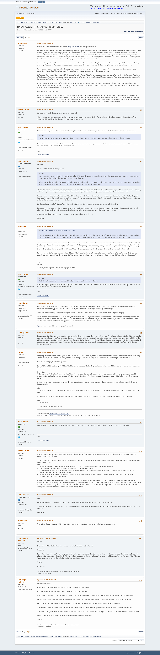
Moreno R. (22, 226)
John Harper (23, 303)
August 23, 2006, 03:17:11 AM (45, 422)
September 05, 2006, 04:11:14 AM (46, 538)
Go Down (20, 37)
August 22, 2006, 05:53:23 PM (45, 332)
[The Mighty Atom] (19, 313)
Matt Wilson (73, 22)
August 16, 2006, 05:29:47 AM (45, 43)
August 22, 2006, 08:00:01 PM (45, 352)
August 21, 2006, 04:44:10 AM (45, 127)
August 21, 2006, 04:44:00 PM (45, 226)
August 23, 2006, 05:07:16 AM (45, 450)
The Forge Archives (27, 7)
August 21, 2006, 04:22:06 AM (45, 109)
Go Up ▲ (142, 653)
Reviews (119, 8)
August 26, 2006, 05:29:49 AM (45, 520)
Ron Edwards (23, 161)
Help (127, 653)
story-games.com (73, 47)
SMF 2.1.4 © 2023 (19, 652)
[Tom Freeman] (19, 340)
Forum (110, 8)
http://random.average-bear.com (59, 413)
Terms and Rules (134, 653)
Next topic (139, 32)
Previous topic (129, 32)
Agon (38, 326)
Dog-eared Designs (43, 155)
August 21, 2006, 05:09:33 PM (45, 274)
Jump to (114, 640)
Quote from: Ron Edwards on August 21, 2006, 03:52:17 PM (57, 230)
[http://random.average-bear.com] (19, 360)
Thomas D (22, 43)
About (93, 8)
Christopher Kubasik (23, 539)
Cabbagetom (23, 332)
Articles (101, 8)
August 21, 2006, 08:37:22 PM (45, 303)
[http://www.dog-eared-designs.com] (19, 145)
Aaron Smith (23, 109)
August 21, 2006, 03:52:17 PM (45, 161)
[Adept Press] (19, 174)
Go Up (19, 632)
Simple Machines (29, 652)
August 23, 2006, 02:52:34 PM (45, 495)
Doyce (20, 352)
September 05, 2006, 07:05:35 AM (46, 580)
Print (141, 37)
